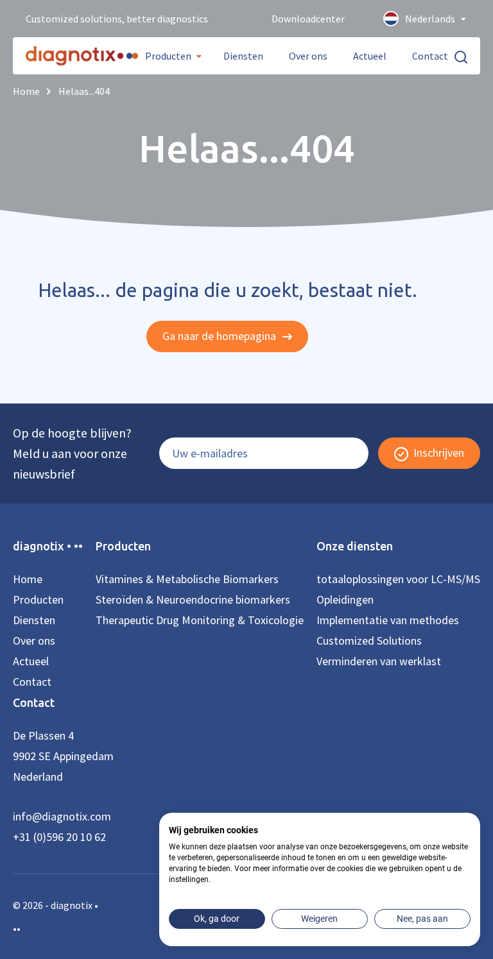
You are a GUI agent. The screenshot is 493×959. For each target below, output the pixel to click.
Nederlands (430, 18)
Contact (430, 55)
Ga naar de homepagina (220, 335)
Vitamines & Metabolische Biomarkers (187, 579)
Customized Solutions (369, 640)
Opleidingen (345, 599)
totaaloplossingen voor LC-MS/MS (398, 579)
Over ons (308, 55)
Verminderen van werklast (378, 661)
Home (27, 579)
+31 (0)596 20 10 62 (59, 836)
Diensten (243, 55)
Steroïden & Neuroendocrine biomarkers (193, 599)
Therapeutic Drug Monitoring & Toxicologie (200, 620)
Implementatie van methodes (387, 620)
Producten (168, 55)
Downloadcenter (308, 18)
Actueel (369, 55)
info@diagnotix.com (62, 816)
